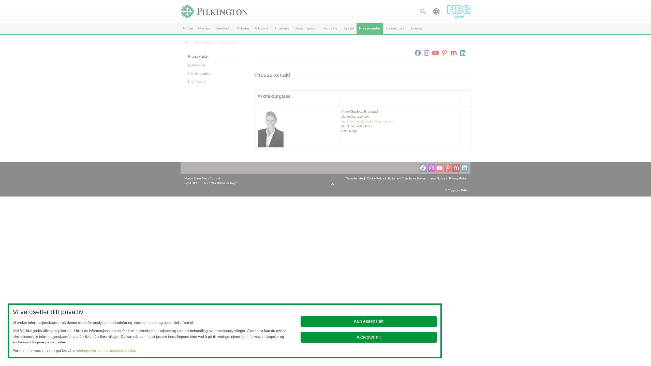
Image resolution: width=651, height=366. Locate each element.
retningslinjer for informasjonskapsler (105, 350)
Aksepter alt (369, 337)
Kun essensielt (368, 321)
